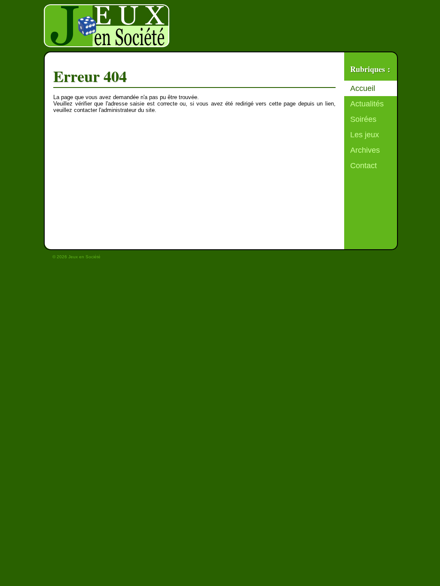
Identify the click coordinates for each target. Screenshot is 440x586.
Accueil (362, 88)
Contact (363, 165)
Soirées (363, 119)
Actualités (367, 104)
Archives (365, 150)
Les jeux (364, 134)
